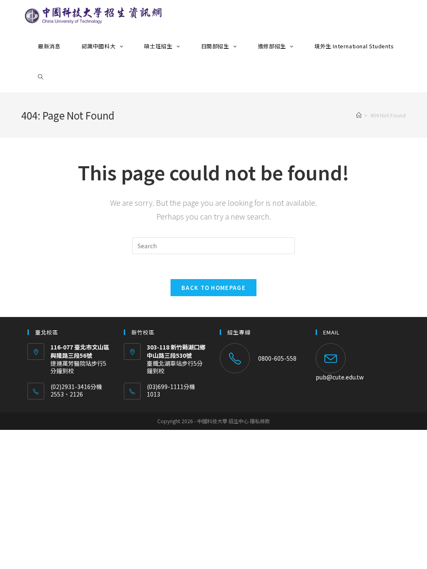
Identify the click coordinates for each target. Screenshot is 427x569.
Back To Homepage (213, 288)
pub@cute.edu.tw (340, 377)
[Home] (359, 115)
